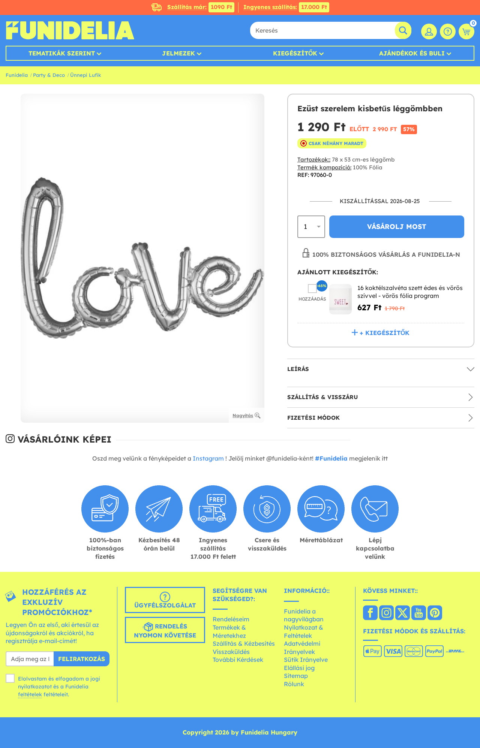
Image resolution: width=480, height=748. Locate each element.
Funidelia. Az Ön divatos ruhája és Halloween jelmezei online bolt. (70, 30)
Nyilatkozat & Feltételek (303, 631)
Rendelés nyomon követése (165, 630)
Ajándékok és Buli (412, 53)
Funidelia (17, 75)
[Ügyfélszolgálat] (448, 31)
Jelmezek (178, 53)
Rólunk (294, 684)
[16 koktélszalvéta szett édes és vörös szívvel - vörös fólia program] (340, 299)
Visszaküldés (231, 651)
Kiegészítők (295, 53)
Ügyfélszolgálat (165, 605)
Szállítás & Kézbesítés (244, 643)
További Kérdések (238, 659)
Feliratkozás (81, 659)
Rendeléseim (231, 619)
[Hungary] (370, 613)
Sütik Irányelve (306, 659)
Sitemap (296, 675)
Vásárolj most (396, 226)
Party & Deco (49, 75)
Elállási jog (299, 668)
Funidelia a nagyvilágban (304, 615)
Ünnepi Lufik (85, 75)
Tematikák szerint (61, 53)
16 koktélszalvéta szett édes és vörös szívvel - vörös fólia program (410, 292)
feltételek (30, 694)
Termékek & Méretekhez (229, 631)
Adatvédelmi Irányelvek (302, 647)
